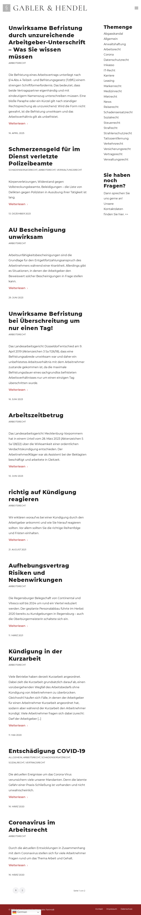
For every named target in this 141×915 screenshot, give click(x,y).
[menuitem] (136, 8)
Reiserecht (111, 107)
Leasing (109, 80)
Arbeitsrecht (17, 63)
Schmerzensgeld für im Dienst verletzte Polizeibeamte (44, 156)
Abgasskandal (113, 33)
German (22, 912)
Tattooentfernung (116, 138)
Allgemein (15, 757)
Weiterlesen (17, 123)
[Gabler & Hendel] (45, 8)
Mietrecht (110, 96)
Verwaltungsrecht (69, 170)
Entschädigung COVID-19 (47, 751)
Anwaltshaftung (115, 44)
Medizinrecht (113, 91)
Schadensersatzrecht (23, 170)
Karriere (109, 75)
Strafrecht (111, 128)
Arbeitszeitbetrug (36, 415)
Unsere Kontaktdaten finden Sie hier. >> (116, 209)
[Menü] (136, 8)
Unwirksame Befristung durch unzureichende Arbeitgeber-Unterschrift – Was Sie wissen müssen (47, 42)
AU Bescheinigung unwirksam (37, 233)
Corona (109, 54)
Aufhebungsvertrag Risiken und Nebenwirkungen (39, 572)
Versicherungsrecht (117, 149)
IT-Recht (109, 70)
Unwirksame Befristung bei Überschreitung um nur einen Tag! (46, 320)
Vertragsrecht (35, 762)
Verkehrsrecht (113, 143)
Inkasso (109, 65)
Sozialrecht (16, 762)
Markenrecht (113, 86)
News (107, 101)
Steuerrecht (112, 122)
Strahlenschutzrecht (118, 133)
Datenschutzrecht (116, 60)
